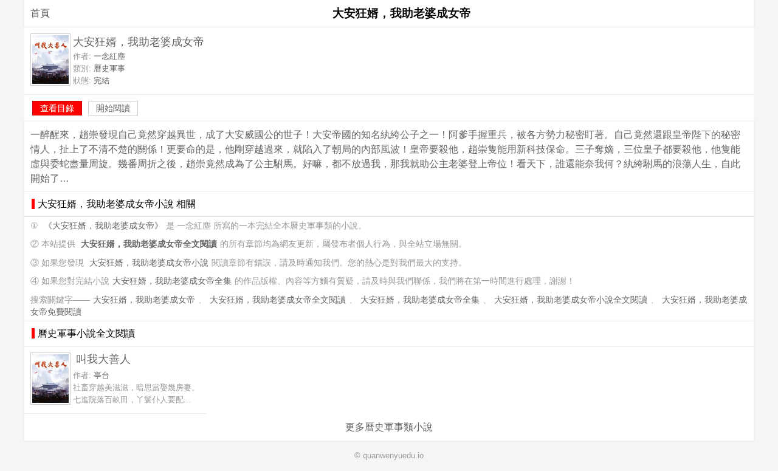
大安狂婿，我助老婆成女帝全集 (172, 281)
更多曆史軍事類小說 (389, 427)
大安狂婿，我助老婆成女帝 (144, 299)
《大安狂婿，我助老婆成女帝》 (103, 225)
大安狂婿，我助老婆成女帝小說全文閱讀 (570, 299)
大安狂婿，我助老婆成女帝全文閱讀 (278, 299)
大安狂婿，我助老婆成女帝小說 (148, 262)
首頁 (40, 13)
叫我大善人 (103, 358)
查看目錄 (57, 108)
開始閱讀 (113, 108)
